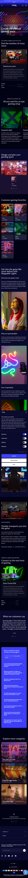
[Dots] (7, 210)
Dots (3, 218)
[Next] (26, 1)
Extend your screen (3, 85)
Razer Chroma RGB (3, 602)
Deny (14, 464)
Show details (21, 451)
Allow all (14, 456)
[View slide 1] (11, 188)
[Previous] (1, 1)
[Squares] (20, 165)
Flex (13, 183)
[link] (11, 117)
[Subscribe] (24, 850)
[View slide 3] (15, 188)
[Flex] (17, 163)
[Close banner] (26, 412)
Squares (4, 255)
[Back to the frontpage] (1, 25)
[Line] (23, 162)
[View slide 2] (13, 188)
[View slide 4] (16, 188)
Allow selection (14, 460)
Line (3, 236)
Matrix (16, 236)
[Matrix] (11, 164)
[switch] (25, 438)
